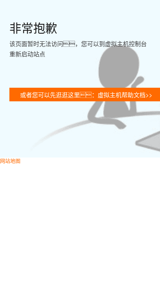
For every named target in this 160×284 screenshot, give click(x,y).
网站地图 (10, 160)
